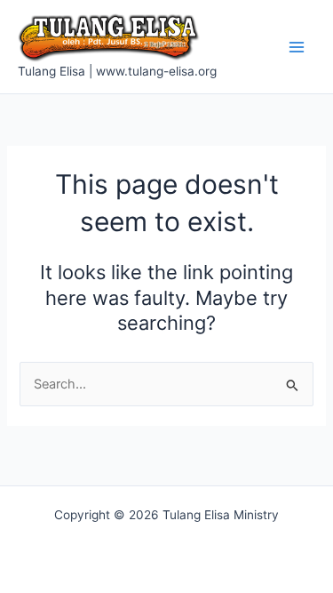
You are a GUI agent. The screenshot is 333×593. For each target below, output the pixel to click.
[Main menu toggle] (296, 47)
